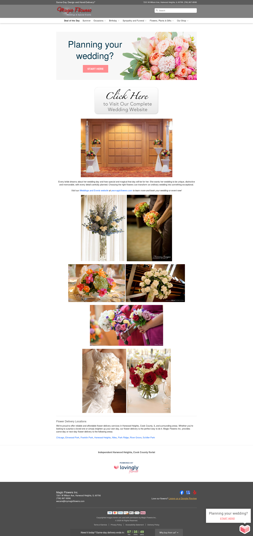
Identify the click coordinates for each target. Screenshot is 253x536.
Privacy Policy (116, 525)
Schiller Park (149, 437)
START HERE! (227, 518)
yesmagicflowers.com (121, 190)
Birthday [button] (113, 20)
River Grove (136, 437)
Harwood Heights (102, 437)
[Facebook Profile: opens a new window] (182, 492)
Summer (87, 20)
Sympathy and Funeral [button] (134, 20)
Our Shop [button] (182, 20)
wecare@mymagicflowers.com (70, 501)
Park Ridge (123, 437)
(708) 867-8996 (63, 498)
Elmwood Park (72, 437)
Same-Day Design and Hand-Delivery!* (75, 2)
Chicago (60, 437)
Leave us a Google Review (183, 498)
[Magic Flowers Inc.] (77, 11)
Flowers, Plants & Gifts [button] (161, 20)
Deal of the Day (72, 20)
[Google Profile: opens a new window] (188, 492)
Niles (114, 437)
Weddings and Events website (94, 190)
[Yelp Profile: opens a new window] (195, 492)
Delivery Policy (153, 525)
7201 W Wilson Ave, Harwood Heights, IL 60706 (78, 495)
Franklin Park (87, 437)
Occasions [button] (99, 20)
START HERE (95, 69)
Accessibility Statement (134, 525)
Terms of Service (100, 525)
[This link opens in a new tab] (126, 100)
